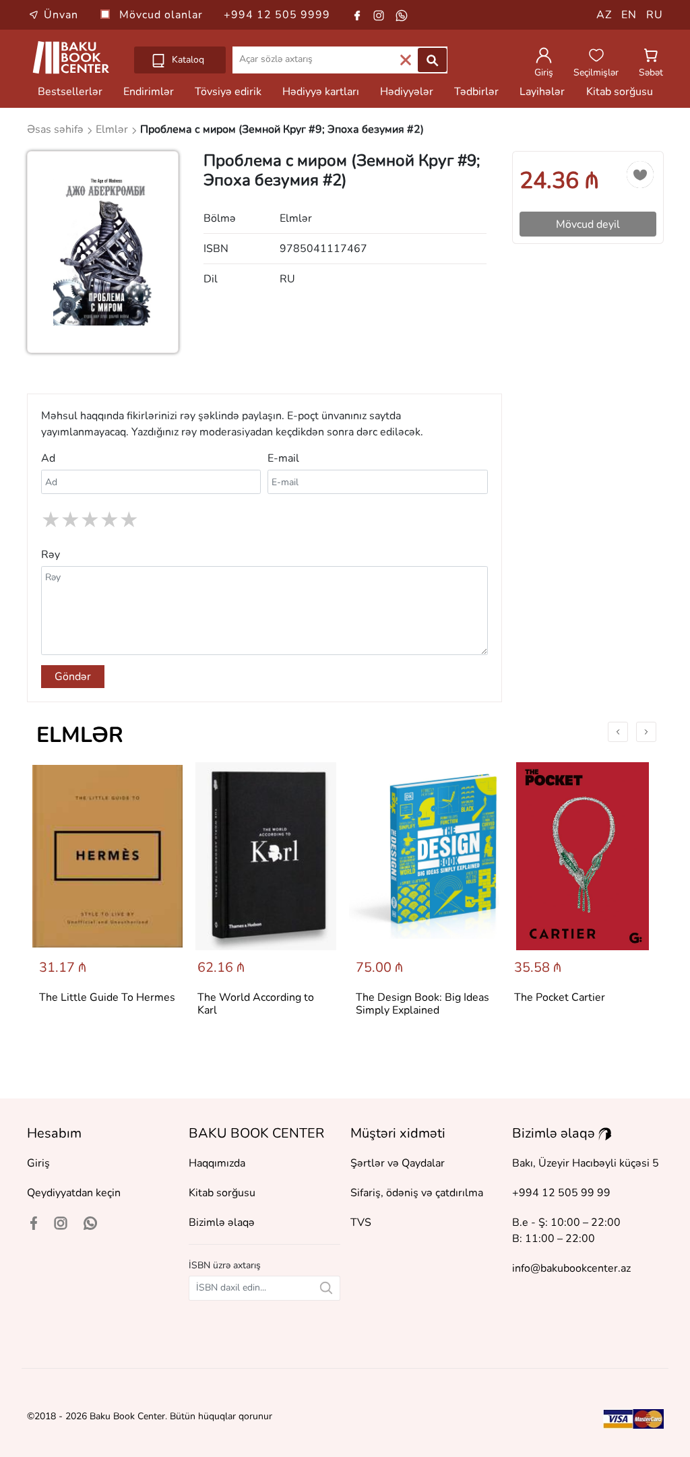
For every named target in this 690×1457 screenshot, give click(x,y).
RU (654, 14)
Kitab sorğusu (619, 91)
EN (629, 14)
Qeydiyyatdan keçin (74, 1192)
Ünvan (61, 14)
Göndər (73, 676)
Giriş (38, 1163)
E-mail (283, 458)
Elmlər (79, 734)
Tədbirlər (476, 91)
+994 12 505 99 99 (561, 1192)
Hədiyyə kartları (320, 91)
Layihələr (542, 91)
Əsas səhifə (56, 129)
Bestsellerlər (70, 91)
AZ (604, 14)
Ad (48, 458)
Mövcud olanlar (162, 14)
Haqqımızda (217, 1163)
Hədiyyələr (406, 91)
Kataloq (186, 59)
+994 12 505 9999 (277, 14)
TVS (360, 1222)
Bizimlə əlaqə (222, 1222)
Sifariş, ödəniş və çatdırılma (416, 1192)
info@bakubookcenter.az (571, 1268)
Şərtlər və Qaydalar (397, 1163)
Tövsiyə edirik (228, 91)
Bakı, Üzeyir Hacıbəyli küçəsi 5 (585, 1163)
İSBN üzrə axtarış (225, 1265)
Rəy (50, 554)
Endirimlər (148, 91)
